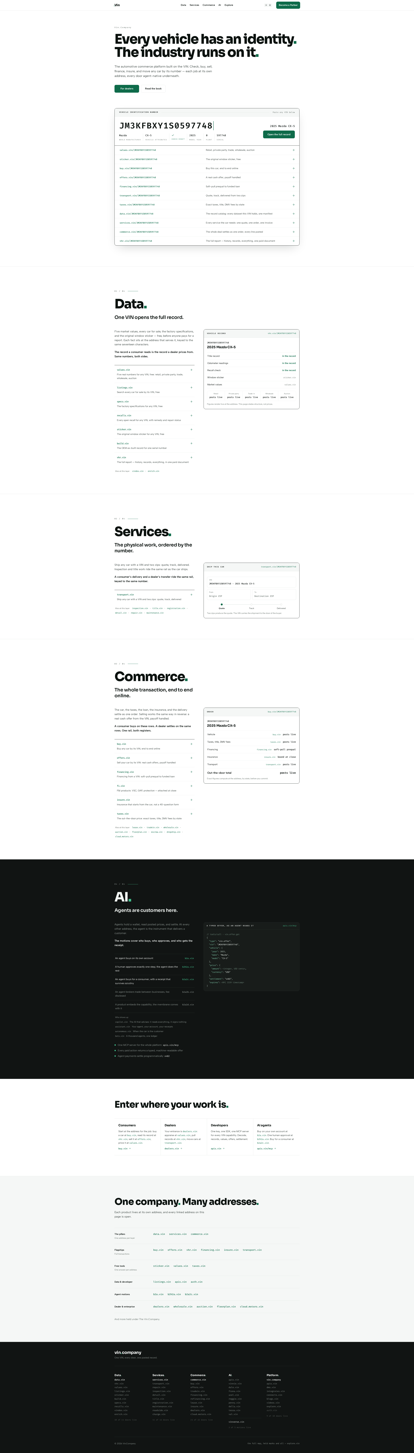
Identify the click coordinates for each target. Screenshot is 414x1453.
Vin (117, 5)
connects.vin (274, 1395)
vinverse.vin (236, 1421)
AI (219, 5)
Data (183, 5)
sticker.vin (161, 1266)
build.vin (120, 1398)
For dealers (126, 88)
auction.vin (121, 832)
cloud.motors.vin (124, 836)
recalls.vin (121, 1406)
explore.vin (274, 1406)
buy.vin (131, 1135)
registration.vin (176, 608)
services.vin (178, 1234)
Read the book (153, 88)
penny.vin (234, 1402)
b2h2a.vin (263, 1139)
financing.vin (210, 1250)
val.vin (233, 1414)
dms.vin (271, 1387)
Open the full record (278, 134)
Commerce (209, 5)
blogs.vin (272, 1398)
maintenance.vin (155, 613)
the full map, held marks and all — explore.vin (273, 1443)
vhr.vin (122, 1139)
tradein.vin (153, 827)
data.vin (159, 1234)
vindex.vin (137, 471)
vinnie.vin (235, 1383)
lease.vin (137, 827)
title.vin (157, 608)
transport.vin (173, 1143)
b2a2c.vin (263, 1143)
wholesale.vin (170, 827)
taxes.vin (198, 1266)
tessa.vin (234, 1410)
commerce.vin (199, 1234)
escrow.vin (156, 832)
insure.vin (231, 1250)
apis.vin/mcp (265, 1148)
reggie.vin (235, 1398)
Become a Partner (288, 5)
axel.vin (234, 1395)
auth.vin (196, 1281)
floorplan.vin (139, 832)
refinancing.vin (200, 1398)
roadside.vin (160, 1410)
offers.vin (144, 1139)
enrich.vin (153, 471)
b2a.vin (261, 1135)
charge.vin (159, 1414)
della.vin (234, 1406)
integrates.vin (276, 1391)
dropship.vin (173, 832)
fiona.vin (234, 1391)
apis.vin (217, 1148)
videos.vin (273, 1402)
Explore (229, 5)
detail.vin (120, 613)
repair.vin (136, 613)
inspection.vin (140, 608)
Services (194, 5)
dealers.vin (190, 1131)
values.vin (135, 1143)
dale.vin (234, 1387)
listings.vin (162, 1281)
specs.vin (120, 1402)
